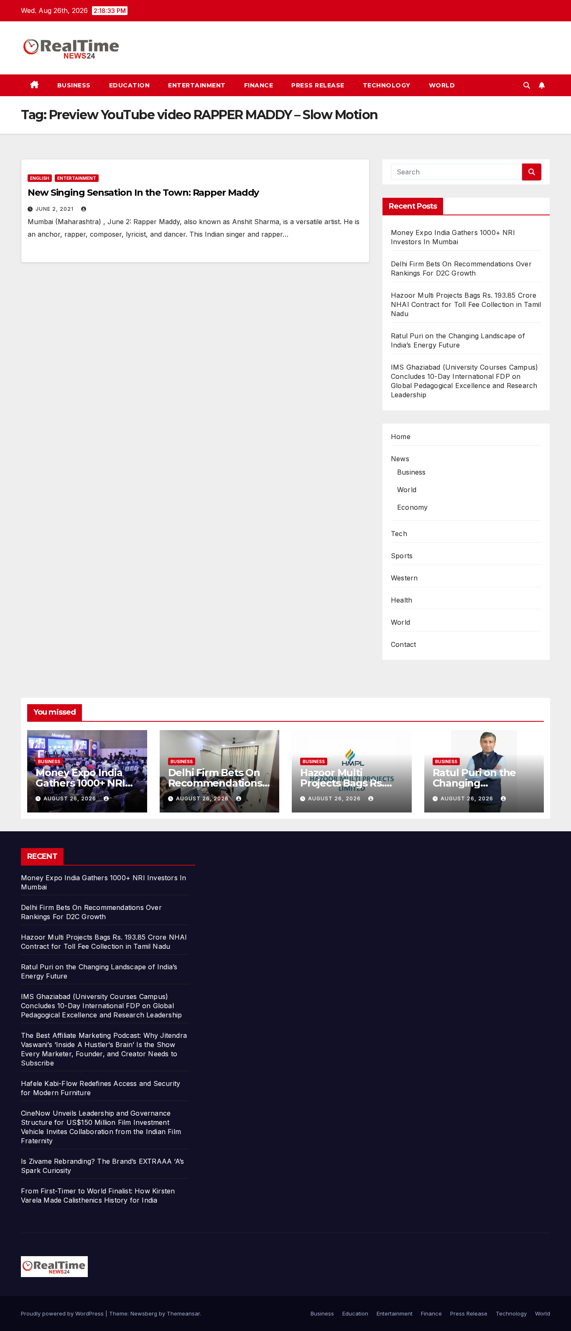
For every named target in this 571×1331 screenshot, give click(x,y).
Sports (402, 556)
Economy (412, 507)
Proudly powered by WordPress (63, 1313)
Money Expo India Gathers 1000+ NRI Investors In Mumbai (85, 783)
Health (401, 600)
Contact (403, 644)
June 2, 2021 (55, 209)
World (442, 85)
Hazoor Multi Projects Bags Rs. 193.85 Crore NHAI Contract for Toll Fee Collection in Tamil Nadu (466, 304)
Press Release (317, 85)
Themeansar (183, 1313)
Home (400, 436)
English (39, 178)
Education (129, 85)
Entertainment (197, 85)
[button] (526, 85)
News (400, 459)
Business (74, 85)
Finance (258, 85)
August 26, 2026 (70, 798)
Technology (386, 85)
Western (404, 578)
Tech (399, 533)
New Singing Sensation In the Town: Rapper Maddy (143, 192)
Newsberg (143, 1313)
